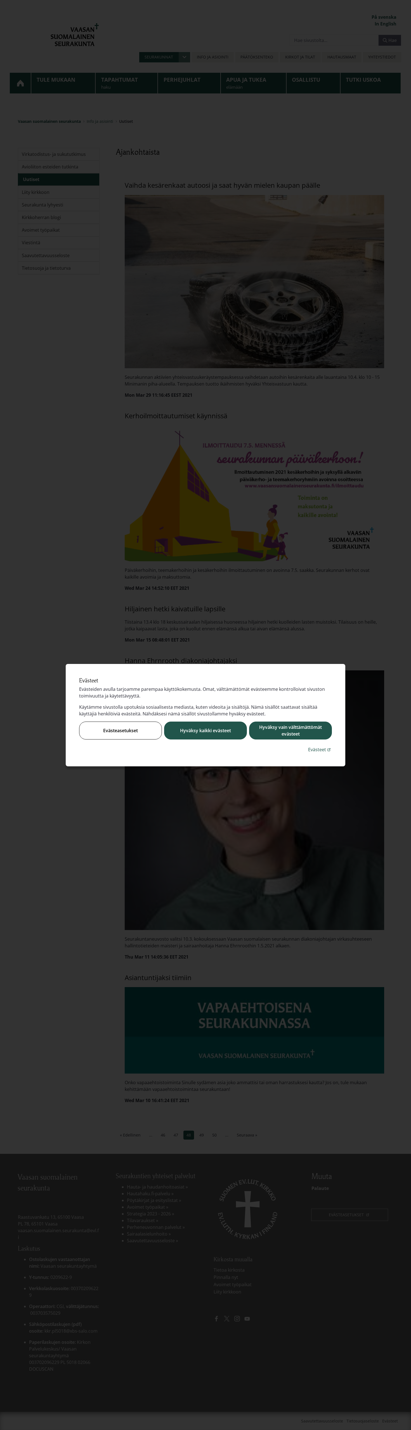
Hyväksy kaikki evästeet (205, 730)
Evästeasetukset (120, 730)
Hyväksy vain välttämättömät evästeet (290, 730)
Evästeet (320, 749)
